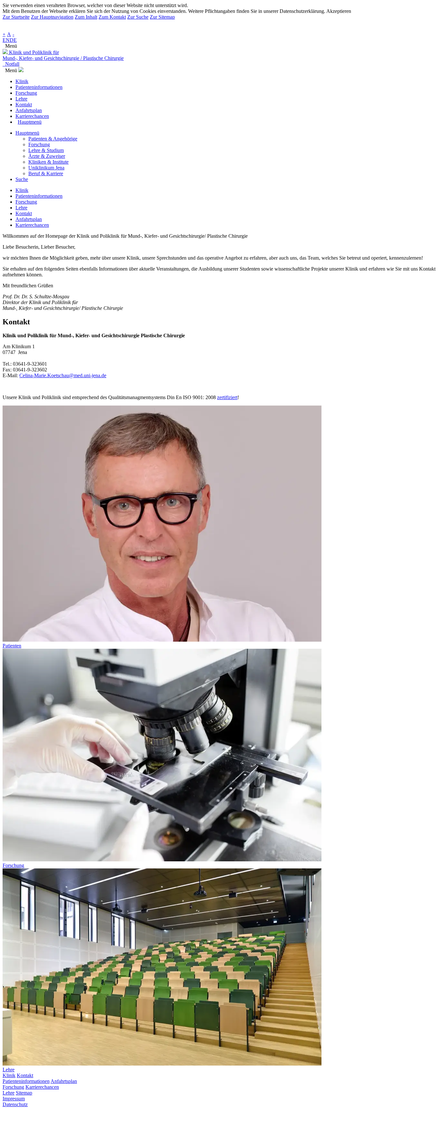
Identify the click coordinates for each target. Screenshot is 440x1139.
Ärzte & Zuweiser (46, 156)
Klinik (9, 1075)
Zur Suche (137, 17)
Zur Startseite (16, 17)
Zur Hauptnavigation (52, 17)
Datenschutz (15, 1104)
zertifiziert (227, 397)
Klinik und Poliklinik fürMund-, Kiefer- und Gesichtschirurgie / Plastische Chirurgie (63, 55)
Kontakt (25, 1075)
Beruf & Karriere (45, 173)
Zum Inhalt (86, 17)
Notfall (11, 64)
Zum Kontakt (112, 17)
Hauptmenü (27, 133)
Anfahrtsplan (64, 1081)
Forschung (39, 144)
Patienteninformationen (26, 1081)
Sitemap (24, 1093)
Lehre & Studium (46, 150)
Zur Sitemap (162, 17)
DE (13, 40)
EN (6, 40)
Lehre (8, 1093)
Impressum (14, 1098)
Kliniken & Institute (48, 162)
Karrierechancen (42, 1087)
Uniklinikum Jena (46, 167)
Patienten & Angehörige (52, 138)
